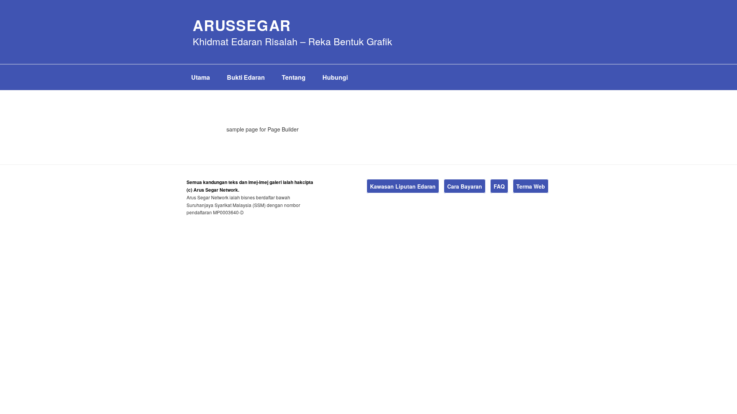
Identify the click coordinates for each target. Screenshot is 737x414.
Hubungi (335, 77)
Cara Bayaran (464, 186)
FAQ (499, 186)
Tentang (294, 77)
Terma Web (530, 186)
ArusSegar (242, 25)
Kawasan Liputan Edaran (403, 186)
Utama (200, 77)
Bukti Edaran (246, 77)
